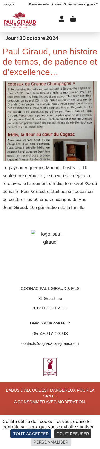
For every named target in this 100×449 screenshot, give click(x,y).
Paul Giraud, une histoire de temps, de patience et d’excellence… (50, 62)
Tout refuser (73, 433)
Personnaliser (51, 442)
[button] (90, 20)
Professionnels (39, 4)
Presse (56, 4)
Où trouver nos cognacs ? (81, 4)
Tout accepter (31, 433)
